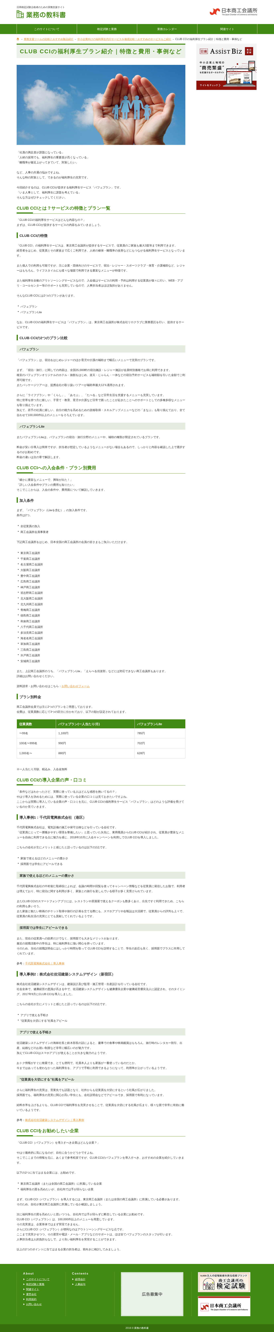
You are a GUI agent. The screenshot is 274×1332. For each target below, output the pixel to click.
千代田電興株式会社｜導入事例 (44, 963)
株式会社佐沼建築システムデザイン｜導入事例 (54, 1120)
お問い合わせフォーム (76, 686)
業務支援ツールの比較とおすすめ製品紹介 (48, 39)
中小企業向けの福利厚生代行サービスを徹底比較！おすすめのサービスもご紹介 (124, 39)
